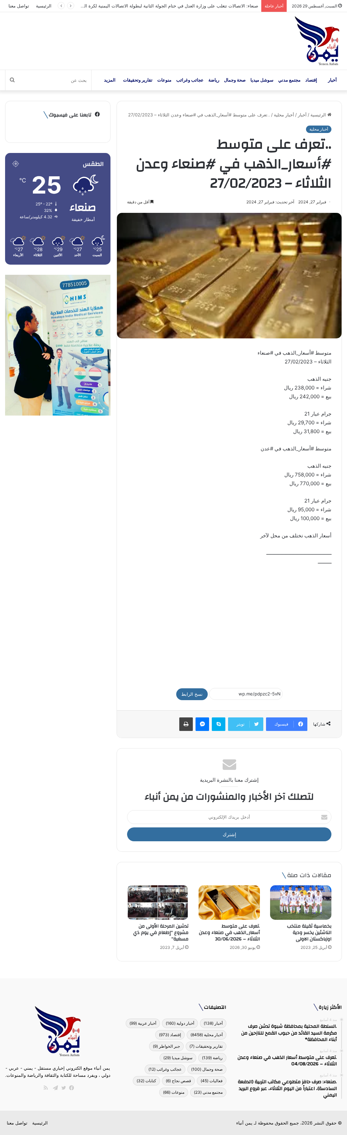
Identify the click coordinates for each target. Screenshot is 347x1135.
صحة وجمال (235, 80)
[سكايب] (218, 724)
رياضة (213, 80)
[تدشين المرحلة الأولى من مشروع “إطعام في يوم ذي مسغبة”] (157, 902)
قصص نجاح (178, 1080)
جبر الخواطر (166, 1046)
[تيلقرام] (54, 1088)
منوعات (164, 80)
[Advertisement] (229, 623)
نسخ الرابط (192, 694)
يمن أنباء (244, 1123)
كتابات (146, 1080)
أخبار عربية (142, 1023)
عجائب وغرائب (190, 80)
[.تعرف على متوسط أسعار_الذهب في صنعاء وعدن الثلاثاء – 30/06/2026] (229, 902)
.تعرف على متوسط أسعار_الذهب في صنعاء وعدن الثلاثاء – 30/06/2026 (229, 932)
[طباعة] (186, 724)
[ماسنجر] (202, 724)
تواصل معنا (18, 5)
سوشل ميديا (261, 80)
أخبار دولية (180, 1023)
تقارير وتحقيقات (137, 80)
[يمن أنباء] (317, 41)
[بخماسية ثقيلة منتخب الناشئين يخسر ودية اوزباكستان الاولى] (300, 902)
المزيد (110, 80)
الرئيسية (44, 5)
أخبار (332, 80)
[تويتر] (62, 1088)
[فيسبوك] (70, 1088)
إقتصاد (311, 80)
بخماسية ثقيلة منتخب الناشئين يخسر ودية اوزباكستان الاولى (309, 932)
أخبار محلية (284, 114)
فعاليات (212, 1080)
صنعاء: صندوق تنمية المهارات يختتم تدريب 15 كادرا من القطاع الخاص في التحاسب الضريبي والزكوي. (163, 5)
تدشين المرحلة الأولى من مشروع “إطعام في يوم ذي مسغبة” (160, 932)
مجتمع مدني (289, 80)
